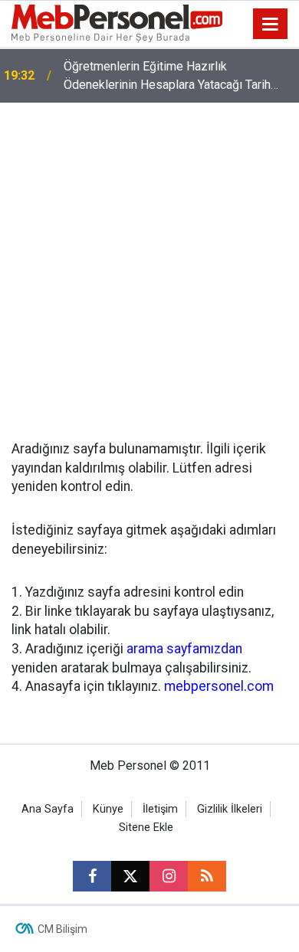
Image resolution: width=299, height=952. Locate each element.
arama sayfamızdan (184, 648)
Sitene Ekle (146, 827)
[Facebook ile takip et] (92, 876)
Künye (108, 809)
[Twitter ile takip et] (130, 876)
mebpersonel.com (219, 686)
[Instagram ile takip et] (169, 876)
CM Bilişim (62, 929)
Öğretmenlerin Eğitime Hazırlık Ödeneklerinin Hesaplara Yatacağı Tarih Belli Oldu (167, 76)
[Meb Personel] (117, 22)
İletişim (160, 809)
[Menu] (270, 24)
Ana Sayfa (47, 809)
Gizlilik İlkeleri (229, 809)
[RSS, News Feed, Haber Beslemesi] (207, 876)
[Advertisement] (149, 259)
